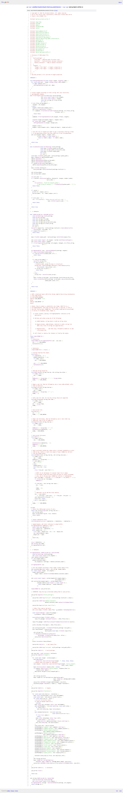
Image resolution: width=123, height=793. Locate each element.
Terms (16, 790)
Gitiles (8, 790)
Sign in (120, 2)
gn (27, 7)
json (120, 790)
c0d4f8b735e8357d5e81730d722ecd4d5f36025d (46, 7)
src (64, 7)
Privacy (12, 790)
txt (117, 790)
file (56, 10)
